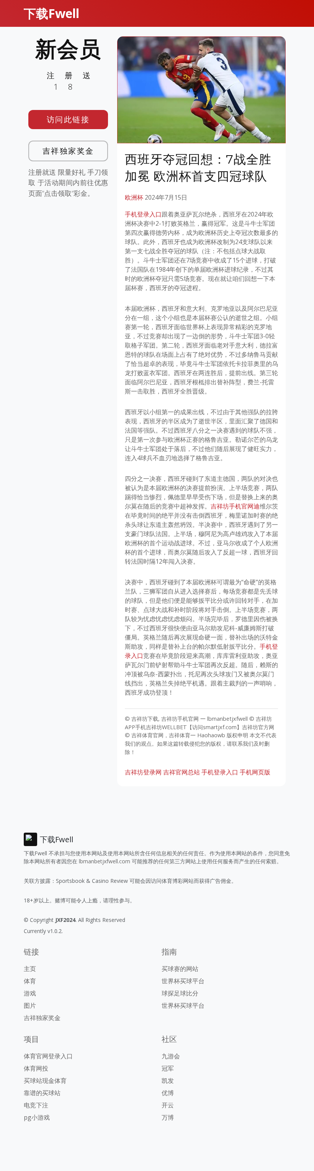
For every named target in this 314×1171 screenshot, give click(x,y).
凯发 (168, 1080)
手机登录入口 (143, 214)
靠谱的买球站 (42, 1093)
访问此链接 (68, 119)
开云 (168, 1105)
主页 (30, 968)
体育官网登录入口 (48, 1056)
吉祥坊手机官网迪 (235, 506)
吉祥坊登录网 (143, 772)
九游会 (171, 1056)
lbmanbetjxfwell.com (104, 861)
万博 (168, 1117)
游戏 (30, 993)
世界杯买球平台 (183, 981)
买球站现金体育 (45, 1080)
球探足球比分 (180, 993)
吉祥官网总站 (181, 772)
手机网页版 (255, 772)
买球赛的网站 (180, 968)
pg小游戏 (37, 1117)
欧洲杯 (134, 197)
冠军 (168, 1068)
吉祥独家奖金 (68, 151)
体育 (30, 981)
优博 (168, 1093)
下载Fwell (51, 13)
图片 (30, 1005)
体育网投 (36, 1068)
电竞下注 (36, 1105)
